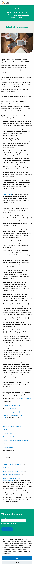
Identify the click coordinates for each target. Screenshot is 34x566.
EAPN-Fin (6, 421)
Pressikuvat (8, 15)
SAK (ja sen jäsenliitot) (12, 408)
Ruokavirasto (7, 461)
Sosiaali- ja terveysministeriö (12, 464)
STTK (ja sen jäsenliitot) (12, 412)
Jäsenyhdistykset (26, 398)
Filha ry (5, 443)
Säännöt (8, 12)
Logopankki (20, 17)
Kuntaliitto (6, 454)
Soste (5, 468)
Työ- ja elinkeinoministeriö (11, 474)
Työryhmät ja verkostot (21, 15)
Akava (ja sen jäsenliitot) (12, 405)
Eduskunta (6, 430)
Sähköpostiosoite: (7, 518)
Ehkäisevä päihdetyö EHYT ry (12, 426)
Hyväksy (17, 558)
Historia (12, 17)
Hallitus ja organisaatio (20, 12)
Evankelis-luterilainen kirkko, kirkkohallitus (17, 440)
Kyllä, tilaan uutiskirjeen (10, 523)
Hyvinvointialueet (8, 447)
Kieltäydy (17, 562)
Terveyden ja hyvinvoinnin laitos (13, 471)
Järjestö (17, 8)
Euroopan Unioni (8, 437)
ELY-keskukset (7, 433)
